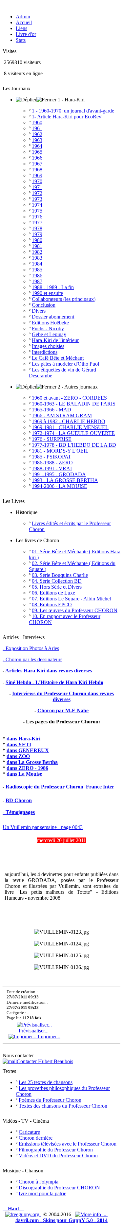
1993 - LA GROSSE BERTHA (65, 480)
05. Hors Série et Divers (57, 587)
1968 (37, 169)
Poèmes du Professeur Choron (50, 1100)
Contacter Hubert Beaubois (45, 1061)
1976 (37, 216)
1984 (37, 264)
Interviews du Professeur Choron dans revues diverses (63, 696)
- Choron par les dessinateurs (32, 659)
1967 (37, 163)
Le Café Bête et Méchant (58, 358)
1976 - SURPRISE (52, 439)
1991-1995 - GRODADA (59, 474)
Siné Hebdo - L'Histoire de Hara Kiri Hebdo (54, 682)
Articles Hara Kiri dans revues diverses (48, 670)
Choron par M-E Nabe (63, 710)
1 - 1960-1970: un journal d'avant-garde (73, 110)
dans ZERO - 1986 (27, 768)
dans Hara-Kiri (23, 738)
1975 (37, 211)
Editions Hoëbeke (50, 322)
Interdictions (44, 352)
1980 (37, 240)
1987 (37, 281)
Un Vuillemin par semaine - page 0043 (43, 827)
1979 (37, 234)
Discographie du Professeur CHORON (59, 1187)
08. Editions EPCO (52, 604)
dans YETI (19, 744)
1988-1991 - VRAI (52, 468)
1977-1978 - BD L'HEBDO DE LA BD (74, 445)
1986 (37, 275)
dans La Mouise (24, 774)
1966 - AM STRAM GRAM (62, 415)
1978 (37, 228)
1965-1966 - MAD (51, 409)
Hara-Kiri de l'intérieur (55, 340)
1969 (37, 175)
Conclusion (43, 305)
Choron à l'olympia (38, 1181)
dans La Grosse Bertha (32, 762)
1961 (37, 128)
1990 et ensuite (47, 293)
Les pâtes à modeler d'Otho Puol (65, 364)
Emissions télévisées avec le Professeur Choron (67, 1144)
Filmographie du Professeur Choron (56, 1149)
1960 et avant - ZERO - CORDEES (69, 398)
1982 (37, 252)
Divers (39, 311)
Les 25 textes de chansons (45, 1082)
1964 (37, 146)
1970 (37, 181)
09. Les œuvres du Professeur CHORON (74, 610)
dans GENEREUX (28, 750)
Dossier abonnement (53, 316)
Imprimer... (48, 1036)
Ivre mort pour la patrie (42, 1193)
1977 (37, 222)
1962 (37, 134)
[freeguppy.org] (23, 1214)
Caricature (29, 1132)
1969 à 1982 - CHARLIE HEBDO (68, 421)
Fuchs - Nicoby (48, 328)
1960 (37, 122)
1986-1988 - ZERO (52, 462)
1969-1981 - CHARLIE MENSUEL (70, 427)
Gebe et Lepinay (49, 334)
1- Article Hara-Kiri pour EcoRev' (67, 116)
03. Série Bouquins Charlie (60, 575)
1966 (37, 158)
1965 (37, 152)
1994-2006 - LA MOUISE (59, 486)
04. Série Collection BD (57, 581)
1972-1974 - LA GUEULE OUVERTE (73, 433)
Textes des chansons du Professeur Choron (63, 1106)
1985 (37, 269)
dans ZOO (18, 756)
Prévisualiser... (33, 1030)
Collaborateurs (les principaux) (63, 299)
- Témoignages (19, 812)
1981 (37, 246)
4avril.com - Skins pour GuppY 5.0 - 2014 (61, 1220)
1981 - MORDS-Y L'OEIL (60, 451)
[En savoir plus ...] (91, 1214)
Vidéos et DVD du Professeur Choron (58, 1155)
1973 (37, 199)
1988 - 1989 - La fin (53, 287)
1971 (37, 187)
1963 (37, 140)
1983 (37, 258)
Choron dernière (35, 1138)
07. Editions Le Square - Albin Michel (71, 598)
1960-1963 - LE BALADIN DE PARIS (73, 403)
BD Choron (19, 800)
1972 (37, 193)
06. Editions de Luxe (53, 593)
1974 (37, 205)
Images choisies (48, 346)
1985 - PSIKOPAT (51, 456)
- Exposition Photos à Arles (31, 648)
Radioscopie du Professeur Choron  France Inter (60, 786)
